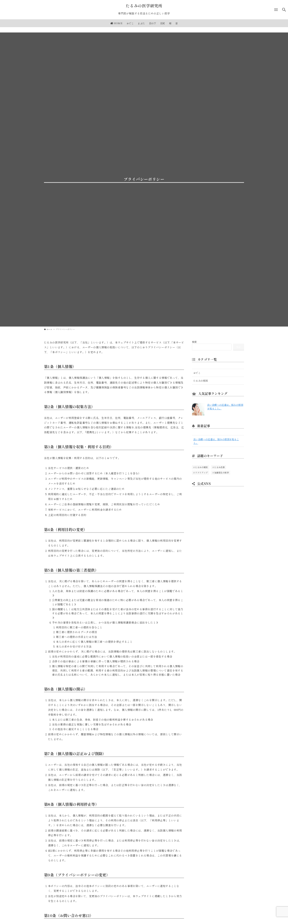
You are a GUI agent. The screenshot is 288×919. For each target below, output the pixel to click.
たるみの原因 (200, 380)
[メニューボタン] (276, 10)
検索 (194, 342)
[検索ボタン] (284, 10)
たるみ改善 (219, 467)
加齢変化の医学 (221, 472)
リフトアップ (201, 472)
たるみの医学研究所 (144, 5)
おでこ (196, 372)
